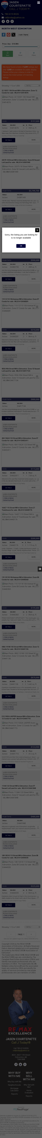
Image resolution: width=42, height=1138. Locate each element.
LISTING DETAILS (8, 140)
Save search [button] (7, 54)
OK (21, 246)
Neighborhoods (14, 1085)
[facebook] (4, 21)
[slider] (3, 47)
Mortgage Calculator (14, 1089)
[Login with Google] (8, 36)
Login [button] (23, 34)
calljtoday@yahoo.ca (14, 17)
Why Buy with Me (14, 1082)
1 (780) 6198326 (8, 150)
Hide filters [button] (34, 54)
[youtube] (8, 21)
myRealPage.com (21, 1109)
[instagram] (12, 21)
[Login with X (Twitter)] (13, 36)
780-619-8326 (12, 14)
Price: (10, 44)
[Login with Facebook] (3, 36)
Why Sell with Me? (29, 1086)
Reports (14, 1094)
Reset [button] (20, 54)
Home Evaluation (29, 1091)
